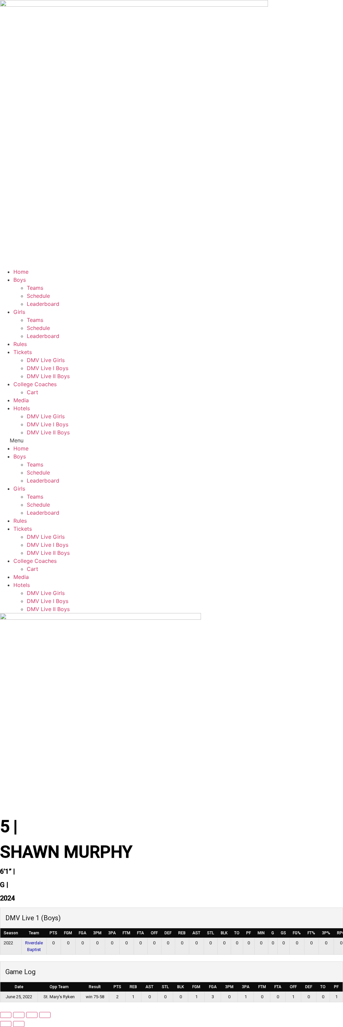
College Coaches (35, 384)
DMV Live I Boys (47, 368)
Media (21, 400)
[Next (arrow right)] (18, 1024)
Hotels (21, 408)
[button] (171, 440)
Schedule (38, 295)
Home (20, 271)
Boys (19, 279)
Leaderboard (43, 304)
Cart (32, 392)
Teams (35, 287)
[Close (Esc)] (45, 1015)
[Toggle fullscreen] (18, 1015)
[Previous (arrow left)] (5, 1024)
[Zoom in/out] (5, 1015)
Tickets (22, 352)
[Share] (32, 1015)
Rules (20, 344)
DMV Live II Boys (48, 376)
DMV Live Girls (46, 360)
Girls (19, 312)
